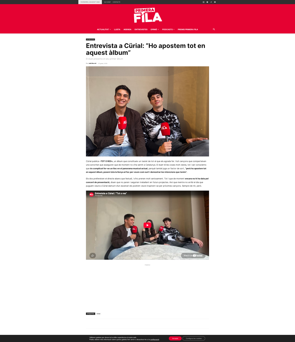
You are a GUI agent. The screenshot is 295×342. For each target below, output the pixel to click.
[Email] (109, 323)
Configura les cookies (194, 338)
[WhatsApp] (88, 323)
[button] (214, 30)
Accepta (175, 338)
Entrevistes (141, 29)
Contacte (116, 2)
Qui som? (107, 2)
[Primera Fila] (147, 14)
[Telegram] (93, 323)
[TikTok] (211, 2)
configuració (154, 339)
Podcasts (167, 29)
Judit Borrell (92, 63)
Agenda (127, 29)
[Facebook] (104, 323)
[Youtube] (215, 2)
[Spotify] (207, 2)
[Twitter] (99, 323)
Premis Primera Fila (188, 29)
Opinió (154, 29)
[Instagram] (203, 2)
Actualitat (103, 29)
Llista (117, 29)
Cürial (98, 314)
